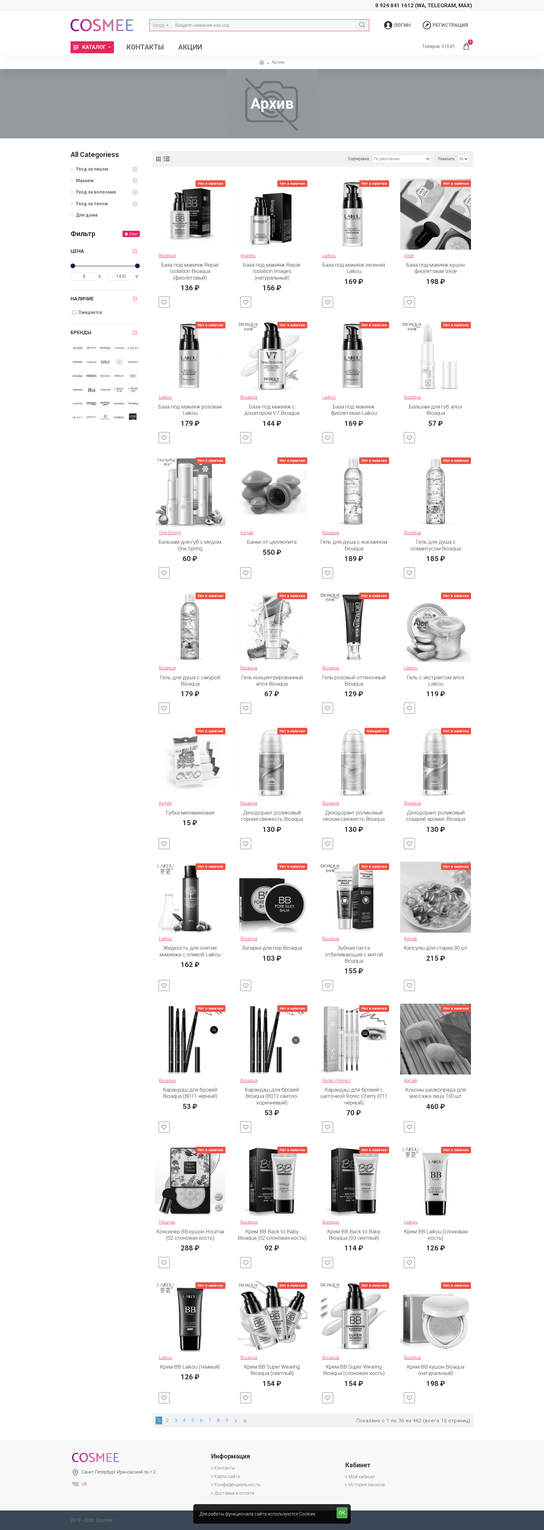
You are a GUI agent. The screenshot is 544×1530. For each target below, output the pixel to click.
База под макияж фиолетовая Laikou (354, 409)
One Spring (170, 532)
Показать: (446, 159)
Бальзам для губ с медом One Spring (190, 545)
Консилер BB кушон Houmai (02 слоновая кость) (190, 1234)
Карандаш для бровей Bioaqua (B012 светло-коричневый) (272, 1096)
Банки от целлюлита (272, 542)
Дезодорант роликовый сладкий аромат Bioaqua (435, 815)
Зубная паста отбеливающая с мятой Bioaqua (354, 954)
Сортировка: (359, 159)
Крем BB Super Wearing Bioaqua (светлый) (272, 1370)
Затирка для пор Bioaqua (272, 948)
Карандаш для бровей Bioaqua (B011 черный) (190, 1093)
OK (342, 1513)
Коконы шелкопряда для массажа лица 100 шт (435, 1093)
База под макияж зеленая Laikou (353, 268)
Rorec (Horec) (336, 1080)
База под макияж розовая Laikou (190, 409)
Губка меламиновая (190, 812)
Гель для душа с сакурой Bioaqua (190, 680)
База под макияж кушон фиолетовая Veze (435, 268)
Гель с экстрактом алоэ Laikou (435, 680)
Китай (247, 532)
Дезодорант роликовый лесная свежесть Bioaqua (354, 815)
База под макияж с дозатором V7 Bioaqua (271, 409)
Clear (133, 234)
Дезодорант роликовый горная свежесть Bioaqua (272, 815)
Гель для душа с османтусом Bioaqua (436, 545)
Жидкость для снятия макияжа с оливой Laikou (190, 951)
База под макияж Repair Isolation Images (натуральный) (272, 271)
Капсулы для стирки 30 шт (436, 948)
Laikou (329, 255)
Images (248, 255)
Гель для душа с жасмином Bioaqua (353, 545)
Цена (77, 251)
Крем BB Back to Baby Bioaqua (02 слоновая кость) (272, 1234)
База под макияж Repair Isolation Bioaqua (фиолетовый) (190, 271)
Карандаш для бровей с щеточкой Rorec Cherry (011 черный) (353, 1096)
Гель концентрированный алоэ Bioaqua (272, 680)
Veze (409, 255)
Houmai (167, 1222)
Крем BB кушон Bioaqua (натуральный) (435, 1370)
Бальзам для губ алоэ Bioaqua (435, 409)
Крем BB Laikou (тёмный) (190, 1367)
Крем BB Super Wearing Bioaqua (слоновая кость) (354, 1370)
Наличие (82, 299)
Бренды (81, 332)
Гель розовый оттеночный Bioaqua (354, 680)
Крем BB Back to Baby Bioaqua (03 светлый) (353, 1234)
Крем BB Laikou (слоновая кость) (436, 1234)
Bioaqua (167, 255)
